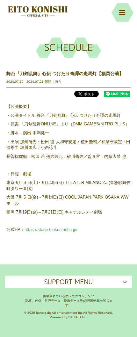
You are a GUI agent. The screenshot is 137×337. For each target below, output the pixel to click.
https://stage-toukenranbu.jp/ (51, 229)
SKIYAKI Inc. (77, 317)
